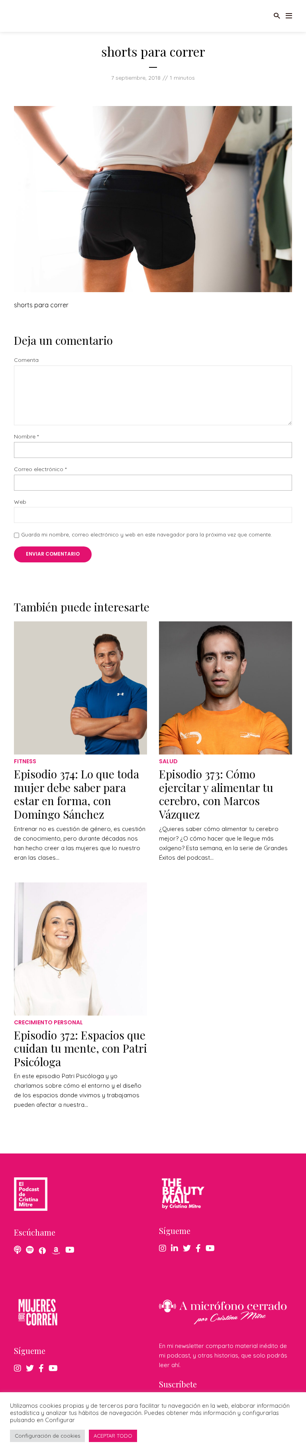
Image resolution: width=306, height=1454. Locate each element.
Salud (168, 761)
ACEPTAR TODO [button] (113, 1435)
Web (20, 502)
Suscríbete (178, 1384)
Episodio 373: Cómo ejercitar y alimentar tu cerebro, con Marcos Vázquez (216, 793)
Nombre (26, 436)
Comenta (26, 360)
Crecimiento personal (48, 1022)
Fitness (25, 761)
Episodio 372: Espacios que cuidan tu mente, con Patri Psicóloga (80, 1048)
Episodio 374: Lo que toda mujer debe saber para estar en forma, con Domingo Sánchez (76, 793)
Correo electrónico (40, 469)
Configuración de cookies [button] (47, 1435)
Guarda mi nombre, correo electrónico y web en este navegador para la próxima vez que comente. (146, 534)
